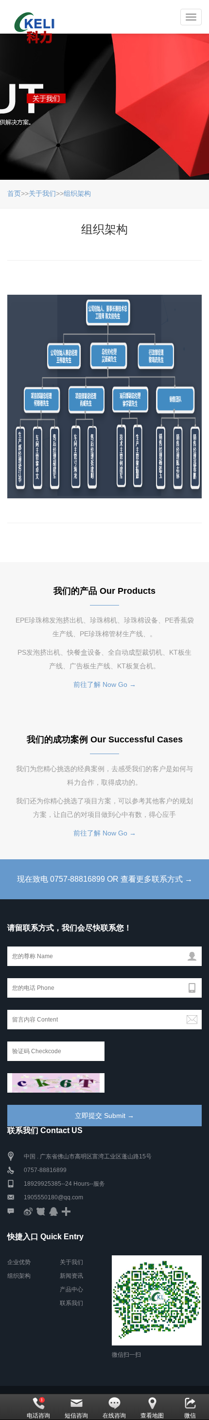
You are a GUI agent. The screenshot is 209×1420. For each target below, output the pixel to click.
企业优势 (19, 1262)
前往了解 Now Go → (104, 684)
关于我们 (42, 193)
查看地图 (152, 1415)
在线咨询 (114, 1415)
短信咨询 (76, 1415)
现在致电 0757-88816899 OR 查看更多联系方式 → (104, 879)
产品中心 (71, 1289)
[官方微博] (28, 1211)
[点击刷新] (55, 1083)
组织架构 (77, 193)
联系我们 (71, 1303)
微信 (190, 1415)
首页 (14, 193)
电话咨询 (38, 1415)
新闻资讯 (71, 1275)
